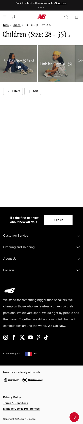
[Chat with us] (74, 417)
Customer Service (15, 236)
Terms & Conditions (15, 403)
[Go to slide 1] (39, 8)
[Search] (66, 17)
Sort (34, 91)
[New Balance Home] (41, 16)
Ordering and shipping (19, 247)
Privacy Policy (12, 397)
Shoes (17, 25)
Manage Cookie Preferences (21, 408)
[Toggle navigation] (5, 17)
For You (8, 270)
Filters (14, 91)
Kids (6, 25)
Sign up (58, 220)
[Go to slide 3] (44, 8)
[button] (13, 17)
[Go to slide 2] (41, 8)
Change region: (11, 353)
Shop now (60, 3)
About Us (9, 259)
